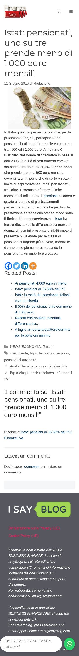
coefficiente (19, 353)
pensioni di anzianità (20, 360)
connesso (31, 467)
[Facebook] (8, 266)
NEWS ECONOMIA (25, 347)
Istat (58, 219)
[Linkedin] (24, 266)
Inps (33, 353)
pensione (50, 196)
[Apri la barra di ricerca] (59, 11)
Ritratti (48, 347)
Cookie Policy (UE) (23, 536)
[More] (33, 266)
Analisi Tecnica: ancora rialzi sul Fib (38, 366)
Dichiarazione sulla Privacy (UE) (34, 528)
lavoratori (46, 353)
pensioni (62, 353)
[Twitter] (16, 266)
